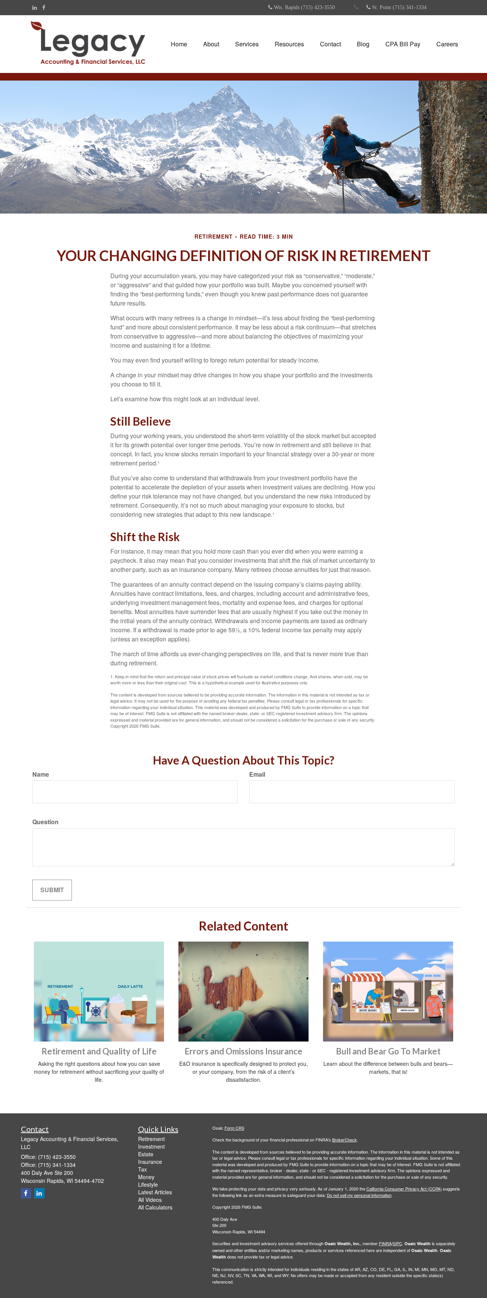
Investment (151, 1146)
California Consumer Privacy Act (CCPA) (404, 1189)
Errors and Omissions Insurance (243, 1051)
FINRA (385, 1243)
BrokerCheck (344, 1140)
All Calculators (155, 1207)
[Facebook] (43, 7)
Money (146, 1177)
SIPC (397, 1243)
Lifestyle (148, 1184)
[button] (211, 44)
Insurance (150, 1161)
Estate (145, 1154)
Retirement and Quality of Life (99, 1051)
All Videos (150, 1199)
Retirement (151, 1139)
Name (40, 774)
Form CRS (234, 1128)
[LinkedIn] (34, 7)
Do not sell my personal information (359, 1195)
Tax (142, 1169)
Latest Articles (155, 1192)
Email (257, 774)
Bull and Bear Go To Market (388, 1051)
